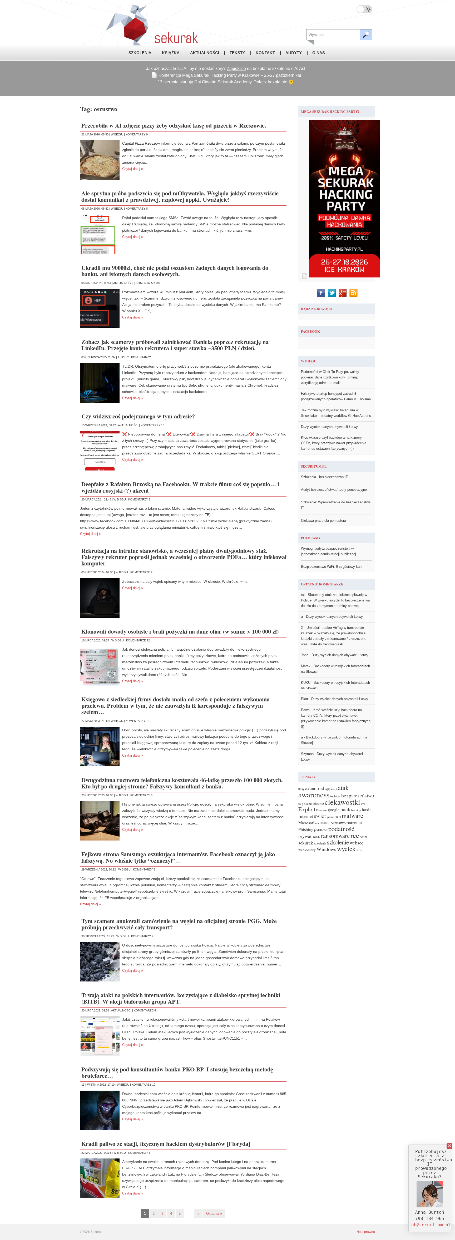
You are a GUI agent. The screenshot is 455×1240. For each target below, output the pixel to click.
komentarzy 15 (137, 720)
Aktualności (204, 53)
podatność (341, 828)
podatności (321, 830)
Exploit (306, 809)
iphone (330, 817)
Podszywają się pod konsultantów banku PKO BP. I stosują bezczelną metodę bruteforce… (177, 1072)
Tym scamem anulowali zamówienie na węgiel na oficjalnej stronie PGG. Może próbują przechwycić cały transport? (179, 924)
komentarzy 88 (148, 283)
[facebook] (322, 293)
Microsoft (306, 822)
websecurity (307, 849)
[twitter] (332, 293)
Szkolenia (139, 53)
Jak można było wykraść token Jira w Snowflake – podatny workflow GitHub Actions (336, 413)
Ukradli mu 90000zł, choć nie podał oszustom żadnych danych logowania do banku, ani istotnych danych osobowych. (174, 270)
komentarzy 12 (143, 1084)
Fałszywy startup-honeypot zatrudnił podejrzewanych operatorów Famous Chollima (336, 396)
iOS (317, 816)
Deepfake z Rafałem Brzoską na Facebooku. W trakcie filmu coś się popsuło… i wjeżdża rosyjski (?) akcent (180, 487)
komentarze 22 (138, 640)
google (334, 810)
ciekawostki (342, 802)
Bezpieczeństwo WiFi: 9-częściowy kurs (332, 567)
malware (352, 815)
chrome (318, 803)
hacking (356, 810)
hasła (367, 810)
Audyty (293, 53)
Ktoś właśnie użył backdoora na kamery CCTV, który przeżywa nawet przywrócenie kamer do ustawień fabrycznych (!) (333, 443)
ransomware (335, 835)
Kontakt (265, 53)
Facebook (321, 810)
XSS (359, 850)
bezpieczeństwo (357, 795)
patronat (354, 822)
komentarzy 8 (137, 208)
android (317, 788)
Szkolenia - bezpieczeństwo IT (324, 477)
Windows (326, 849)
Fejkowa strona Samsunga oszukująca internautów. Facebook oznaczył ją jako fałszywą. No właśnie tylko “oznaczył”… (178, 857)
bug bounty (305, 804)
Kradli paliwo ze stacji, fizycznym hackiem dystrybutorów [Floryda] (165, 1143)
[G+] (343, 293)
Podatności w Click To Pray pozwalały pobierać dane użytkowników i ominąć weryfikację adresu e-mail (330, 377)
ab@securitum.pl (431, 1224)
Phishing (305, 829)
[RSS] (354, 293)
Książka (171, 53)
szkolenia (320, 843)
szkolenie (338, 842)
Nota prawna (366, 1231)
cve (363, 804)
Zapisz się (236, 68)
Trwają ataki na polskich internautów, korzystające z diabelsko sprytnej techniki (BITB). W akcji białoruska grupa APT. (180, 998)
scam (363, 836)
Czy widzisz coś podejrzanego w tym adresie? (138, 416)
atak (343, 787)
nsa (317, 823)
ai (307, 788)
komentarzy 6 (142, 357)
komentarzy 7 (139, 499)
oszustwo (338, 822)
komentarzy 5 (144, 869)
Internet (305, 816)
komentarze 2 (141, 572)
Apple (329, 789)
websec (356, 842)
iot (323, 816)
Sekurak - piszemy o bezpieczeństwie (140, 22)
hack (345, 809)
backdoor (335, 796)
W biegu (117, 134)
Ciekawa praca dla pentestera (323, 521)
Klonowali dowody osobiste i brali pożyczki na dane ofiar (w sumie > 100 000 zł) (180, 631)
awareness (313, 794)
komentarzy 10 (152, 425)
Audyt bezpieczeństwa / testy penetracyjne (334, 490)
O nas (318, 53)
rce (354, 835)
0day (301, 789)
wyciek (346, 848)
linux (338, 817)
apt (335, 789)
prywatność (309, 836)
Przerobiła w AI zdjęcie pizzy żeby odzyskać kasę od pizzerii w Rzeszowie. (173, 125)
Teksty (237, 53)
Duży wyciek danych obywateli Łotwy (329, 427)
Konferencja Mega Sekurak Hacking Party (198, 75)
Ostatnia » (214, 1214)
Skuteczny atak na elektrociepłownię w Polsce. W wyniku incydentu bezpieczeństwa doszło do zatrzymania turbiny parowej (335, 600)
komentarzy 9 (137, 134)
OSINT (325, 823)
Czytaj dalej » (132, 169)
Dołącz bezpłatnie (270, 82)
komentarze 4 (145, 1010)
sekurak (305, 843)
